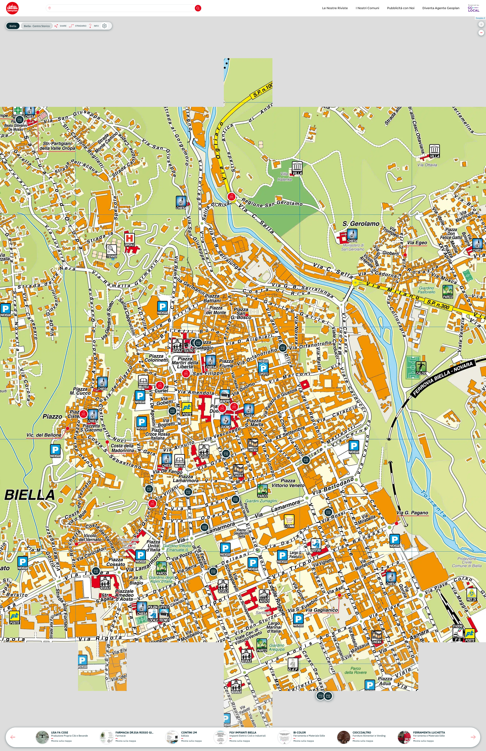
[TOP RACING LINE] (149, 488)
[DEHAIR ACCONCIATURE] (320, 695)
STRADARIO (80, 26)
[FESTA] (282, 347)
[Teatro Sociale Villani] (186, 373)
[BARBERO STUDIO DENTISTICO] (172, 411)
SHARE (63, 26)
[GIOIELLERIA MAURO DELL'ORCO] (204, 527)
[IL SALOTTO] (96, 571)
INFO (92, 27)
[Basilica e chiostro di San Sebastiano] (152, 503)
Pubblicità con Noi (400, 8)
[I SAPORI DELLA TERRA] (198, 342)
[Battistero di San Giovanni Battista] (234, 406)
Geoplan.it (480, 17)
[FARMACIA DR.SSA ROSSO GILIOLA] (19, 119)
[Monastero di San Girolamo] (231, 196)
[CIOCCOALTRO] (305, 460)
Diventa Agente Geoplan (440, 8)
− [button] (481, 32)
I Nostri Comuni (367, 8)
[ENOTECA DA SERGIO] (226, 453)
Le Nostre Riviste (335, 8)
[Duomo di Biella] (222, 408)
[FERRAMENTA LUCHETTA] (213, 571)
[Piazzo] (83, 414)
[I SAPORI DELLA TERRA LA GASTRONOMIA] (188, 492)
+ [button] (481, 24)
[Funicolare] (159, 385)
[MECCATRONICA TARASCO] (328, 512)
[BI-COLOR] (328, 696)
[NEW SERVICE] (235, 499)
